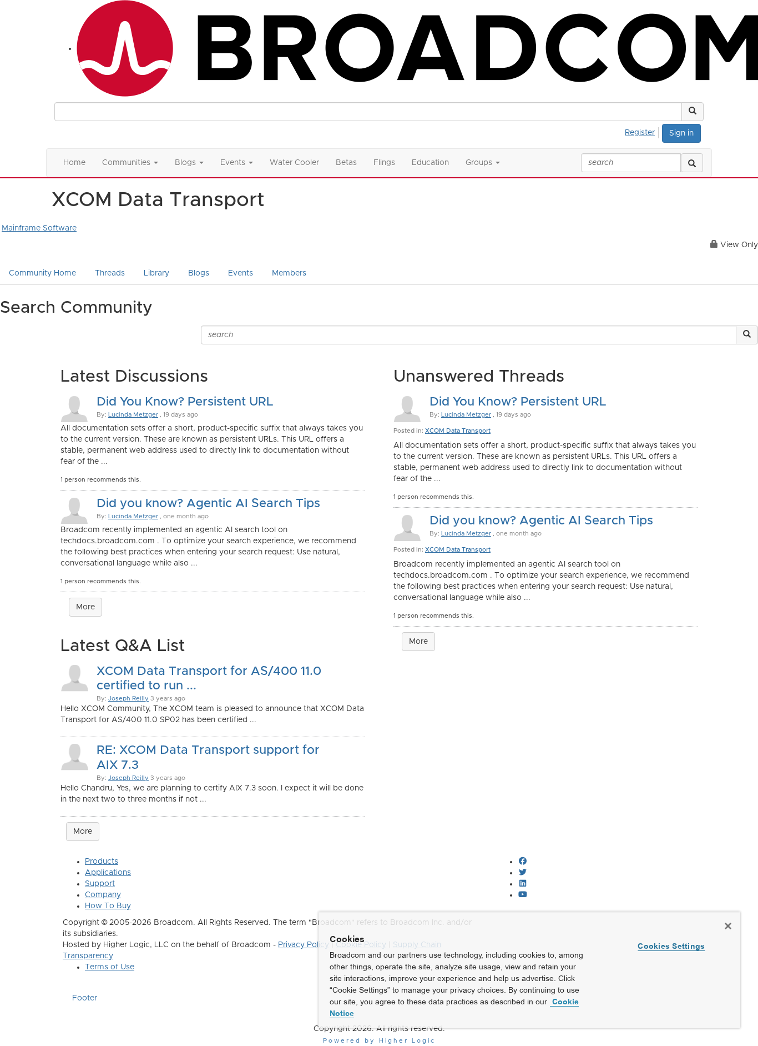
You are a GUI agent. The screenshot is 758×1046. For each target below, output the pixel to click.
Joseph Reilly (128, 698)
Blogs (198, 273)
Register (640, 133)
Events (240, 273)
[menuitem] (643, 131)
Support (100, 884)
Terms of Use (109, 967)
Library (156, 273)
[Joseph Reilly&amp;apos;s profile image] (74, 677)
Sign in (681, 133)
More (85, 607)
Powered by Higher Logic (379, 1041)
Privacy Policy (303, 945)
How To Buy (108, 906)
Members (289, 273)
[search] (692, 162)
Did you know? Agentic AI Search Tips (208, 504)
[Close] (728, 926)
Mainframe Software (39, 228)
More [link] (82, 831)
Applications (108, 873)
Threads (110, 273)
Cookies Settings (671, 946)
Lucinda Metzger (133, 415)
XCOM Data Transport (458, 431)
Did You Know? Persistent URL (185, 402)
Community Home (42, 273)
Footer (84, 998)
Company (103, 895)
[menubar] (643, 131)
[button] (692, 111)
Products (101, 861)
